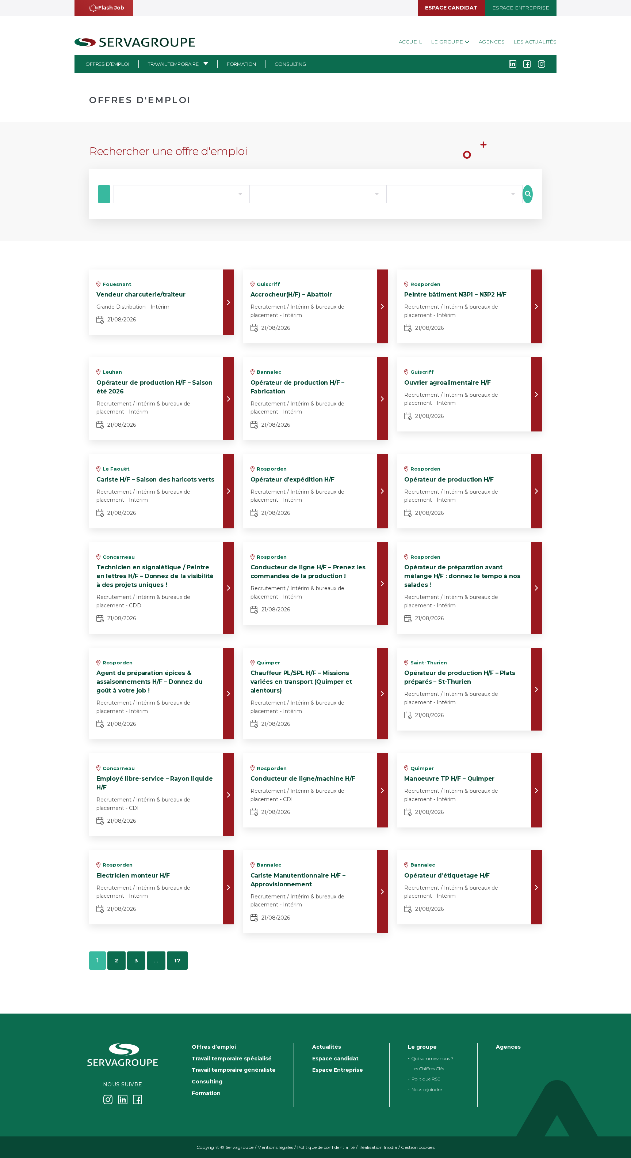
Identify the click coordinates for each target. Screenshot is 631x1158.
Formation (241, 64)
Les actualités (535, 41)
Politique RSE (426, 1079)
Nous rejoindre (427, 1089)
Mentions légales (275, 1147)
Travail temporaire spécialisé (232, 1058)
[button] (103, 8)
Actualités (326, 1047)
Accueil (410, 41)
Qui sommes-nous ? (433, 1058)
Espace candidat (451, 7)
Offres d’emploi (107, 64)
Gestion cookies (418, 1147)
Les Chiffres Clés (428, 1068)
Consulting (290, 64)
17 (177, 960)
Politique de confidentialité (326, 1147)
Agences (492, 41)
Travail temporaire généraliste (234, 1070)
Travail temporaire (173, 64)
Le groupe (447, 41)
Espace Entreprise (520, 7)
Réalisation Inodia (378, 1147)
